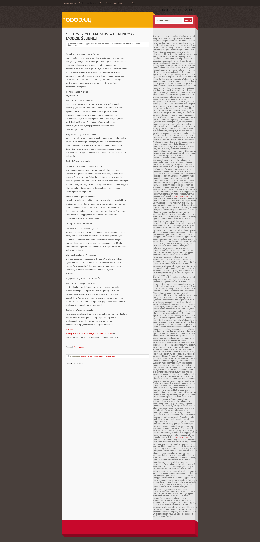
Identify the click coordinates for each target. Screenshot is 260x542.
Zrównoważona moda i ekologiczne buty (98, 356)
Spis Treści (118, 3)
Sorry (108, 3)
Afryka (81, 3)
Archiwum (91, 3)
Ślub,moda (79, 347)
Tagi (127, 3)
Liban (101, 3)
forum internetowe (181, 196)
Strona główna (70, 3)
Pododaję (76, 20)
